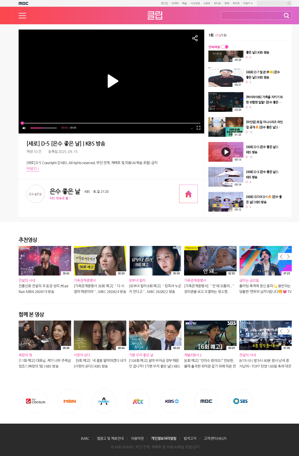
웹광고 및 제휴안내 (110, 438)
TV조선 (36, 401)
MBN (70, 401)
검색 (286, 15)
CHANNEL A (104, 401)
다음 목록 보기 (288, 256)
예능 (184, 3)
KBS (172, 401)
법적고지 (190, 438)
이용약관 (137, 438)
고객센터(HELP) (215, 438)
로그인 (164, 3)
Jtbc (138, 401)
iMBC (85, 438)
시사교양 (195, 3)
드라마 (175, 3)
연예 (226, 3)
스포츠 (206, 3)
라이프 (236, 3)
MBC (206, 401)
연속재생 (214, 47)
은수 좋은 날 (65, 191)
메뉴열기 (22, 15)
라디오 (217, 3)
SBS (241, 401)
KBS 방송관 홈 (59, 198)
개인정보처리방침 (163, 438)
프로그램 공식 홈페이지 (188, 194)
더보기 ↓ (32, 168)
